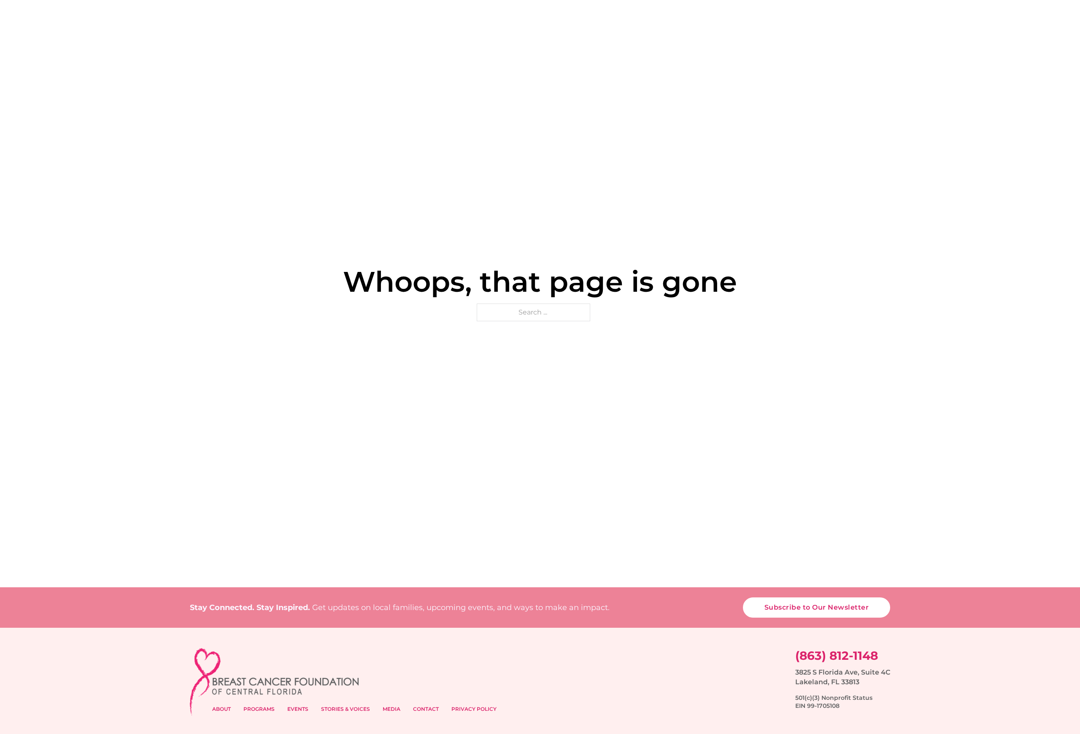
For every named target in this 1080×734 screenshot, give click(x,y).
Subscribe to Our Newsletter (816, 607)
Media (391, 709)
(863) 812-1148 (836, 655)
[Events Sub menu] (636, 48)
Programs (259, 709)
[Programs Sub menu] (584, 48)
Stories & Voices (345, 709)
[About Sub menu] (519, 48)
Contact (873, 48)
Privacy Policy (474, 709)
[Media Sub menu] (841, 48)
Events (297, 709)
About (221, 709)
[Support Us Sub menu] (794, 48)
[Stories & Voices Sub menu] (724, 48)
